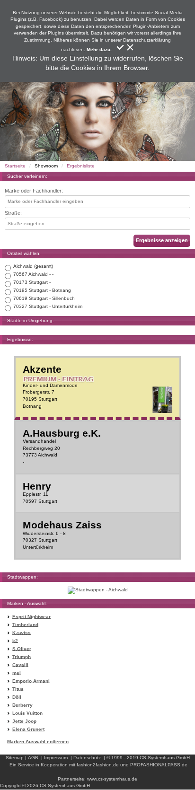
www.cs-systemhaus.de (112, 778)
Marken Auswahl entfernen (38, 741)
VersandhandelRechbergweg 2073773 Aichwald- (62, 447)
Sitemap (15, 757)
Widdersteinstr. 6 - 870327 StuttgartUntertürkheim (62, 535)
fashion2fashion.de (98, 764)
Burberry (22, 704)
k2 (15, 640)
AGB (33, 757)
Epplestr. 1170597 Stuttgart (40, 493)
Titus (18, 688)
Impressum (56, 757)
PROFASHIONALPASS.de (158, 764)
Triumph (21, 656)
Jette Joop (24, 720)
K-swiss (21, 632)
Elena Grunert (28, 728)
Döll (16, 696)
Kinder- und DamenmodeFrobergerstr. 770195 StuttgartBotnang (50, 386)
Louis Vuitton (27, 712)
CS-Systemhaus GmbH (165, 757)
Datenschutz (87, 757)
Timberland (25, 624)
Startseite (15, 165)
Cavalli (20, 664)
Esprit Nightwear (31, 616)
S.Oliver (21, 648)
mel (16, 672)
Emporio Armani (31, 680)
